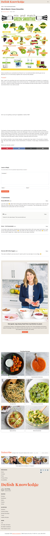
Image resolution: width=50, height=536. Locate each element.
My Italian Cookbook (6, 526)
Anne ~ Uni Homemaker (7, 226)
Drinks (2, 504)
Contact (3, 474)
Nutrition (3, 509)
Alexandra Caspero (5, 11)
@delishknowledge (23, 465)
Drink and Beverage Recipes (9, 6)
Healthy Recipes (5, 517)
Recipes (3, 496)
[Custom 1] (41, 472)
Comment (4, 173)
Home (2, 6)
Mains (2, 500)
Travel (2, 515)
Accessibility (4, 480)
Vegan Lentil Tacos (13, 430)
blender (4, 77)
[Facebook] (41, 470)
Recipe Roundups (5, 513)
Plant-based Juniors (5, 528)
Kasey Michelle (5, 200)
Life (2, 522)
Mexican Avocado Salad (37, 430)
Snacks (2, 502)
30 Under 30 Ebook (5, 524)
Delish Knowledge (16, 533)
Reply (47, 200)
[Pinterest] (48, 470)
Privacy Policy (4, 478)
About (2, 472)
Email (27, 187)
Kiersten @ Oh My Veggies (8, 251)
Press (2, 476)
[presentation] (13, 364)
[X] (43, 470)
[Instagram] (45, 470)
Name (3, 187)
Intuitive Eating (4, 511)
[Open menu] (48, 2)
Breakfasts (3, 498)
